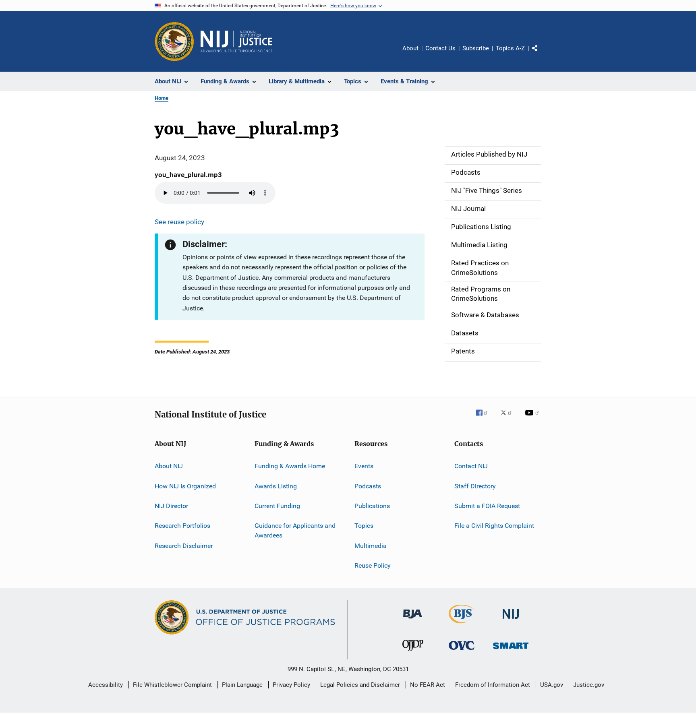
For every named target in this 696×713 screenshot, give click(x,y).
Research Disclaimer (184, 545)
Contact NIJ (471, 466)
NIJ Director (171, 506)
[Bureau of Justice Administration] (412, 620)
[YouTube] (533, 418)
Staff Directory (475, 486)
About (410, 48)
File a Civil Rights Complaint (494, 525)
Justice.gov (588, 684)
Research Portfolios (182, 525)
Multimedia (370, 545)
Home (161, 98)
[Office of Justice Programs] (174, 41)
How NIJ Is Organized (185, 486)
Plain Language (242, 684)
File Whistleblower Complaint (172, 684)
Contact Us (440, 48)
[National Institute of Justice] (511, 620)
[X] (509, 418)
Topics (363, 525)
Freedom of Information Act (492, 684)
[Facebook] (485, 418)
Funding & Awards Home (290, 466)
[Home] (236, 41)
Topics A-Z (510, 48)
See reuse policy (179, 222)
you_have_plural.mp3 (188, 175)
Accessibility (105, 684)
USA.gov (551, 684)
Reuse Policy (372, 565)
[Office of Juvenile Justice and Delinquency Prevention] (412, 652)
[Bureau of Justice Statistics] (462, 625)
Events (363, 466)
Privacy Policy (291, 684)
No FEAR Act (427, 684)
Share (541, 54)
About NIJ (169, 466)
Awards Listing (276, 486)
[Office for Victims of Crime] (461, 651)
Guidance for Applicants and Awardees (295, 530)
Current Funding (277, 506)
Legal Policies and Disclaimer (360, 684)
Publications (372, 506)
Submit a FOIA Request (487, 506)
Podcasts (367, 486)
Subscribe (475, 48)
